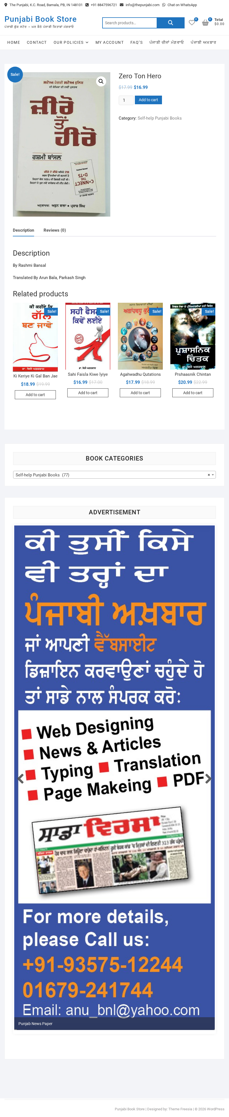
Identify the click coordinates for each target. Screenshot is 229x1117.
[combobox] (114, 475)
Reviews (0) (55, 230)
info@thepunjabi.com (142, 5)
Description (23, 230)
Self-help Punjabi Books (160, 118)
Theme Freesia (180, 1109)
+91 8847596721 (103, 5)
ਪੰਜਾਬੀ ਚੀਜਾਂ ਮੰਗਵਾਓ (166, 42)
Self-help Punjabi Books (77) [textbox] (113, 475)
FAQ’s (136, 42)
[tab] (23, 230)
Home (13, 42)
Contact (37, 42)
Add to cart (148, 100)
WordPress (216, 1109)
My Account (110, 42)
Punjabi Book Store (40, 19)
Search (171, 22)
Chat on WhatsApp (182, 5)
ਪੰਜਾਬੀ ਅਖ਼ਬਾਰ (203, 42)
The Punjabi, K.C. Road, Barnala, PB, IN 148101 (46, 5)
